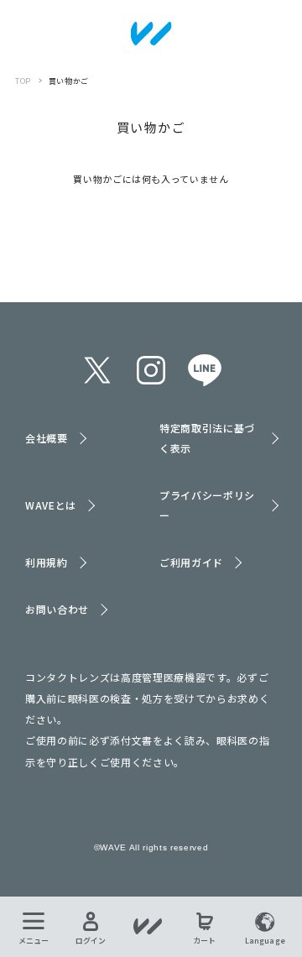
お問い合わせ (57, 609)
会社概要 (46, 438)
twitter (97, 370)
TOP (23, 81)
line (204, 370)
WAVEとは (50, 505)
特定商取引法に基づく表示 (207, 438)
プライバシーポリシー (207, 505)
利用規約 (46, 562)
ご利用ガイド (191, 562)
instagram (151, 370)
